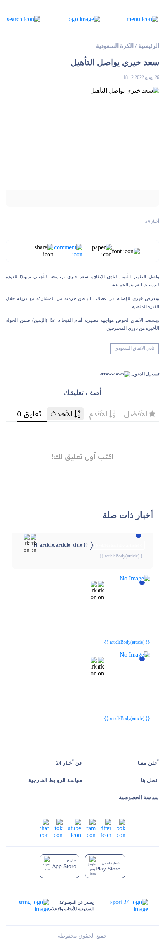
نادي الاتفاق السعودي (134, 348)
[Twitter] (106, 827)
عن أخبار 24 (69, 763)
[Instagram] (91, 827)
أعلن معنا (148, 763)
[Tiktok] (58, 827)
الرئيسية (148, 46)
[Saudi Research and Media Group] (33, 906)
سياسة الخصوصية (139, 797)
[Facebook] (121, 827)
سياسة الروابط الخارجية (55, 780)
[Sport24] (121, 906)
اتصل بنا (150, 780)
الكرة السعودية (115, 46)
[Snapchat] (44, 827)
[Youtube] (74, 827)
